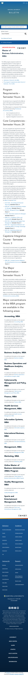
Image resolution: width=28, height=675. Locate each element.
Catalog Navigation (7, 42)
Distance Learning (18, 550)
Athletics (12, 649)
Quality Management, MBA (11, 492)
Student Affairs (4, 586)
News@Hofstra (13, 661)
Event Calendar (5, 575)
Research (18, 561)
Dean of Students (5, 572)
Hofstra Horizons (18, 569)
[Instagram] (15, 608)
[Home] (2, 3)
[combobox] (14, 27)
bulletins (8, 673)
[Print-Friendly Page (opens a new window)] (23, 48)
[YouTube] (18, 608)
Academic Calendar (18, 536)
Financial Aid (4, 550)
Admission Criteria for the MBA (11, 80)
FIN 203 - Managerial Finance (12, 210)
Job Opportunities (13, 657)
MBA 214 (7, 200)
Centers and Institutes (19, 565)
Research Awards (18, 581)
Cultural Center (5, 568)
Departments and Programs (20, 529)
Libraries (16, 572)
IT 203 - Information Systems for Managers (15, 214)
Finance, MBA (17, 402)
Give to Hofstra (13, 653)
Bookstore (4, 565)
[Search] (25, 33)
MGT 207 (13, 200)
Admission (5, 526)
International (4, 540)
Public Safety (4, 582)
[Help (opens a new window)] (25, 48)
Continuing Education (19, 543)
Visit (3, 554)
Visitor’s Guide (4, 589)
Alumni (13, 645)
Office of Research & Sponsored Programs (18, 577)
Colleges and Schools (19, 533)
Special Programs (18, 547)
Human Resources (5, 579)
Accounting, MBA (18, 322)
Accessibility (13, 637)
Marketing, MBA (18, 461)
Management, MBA (19, 452)
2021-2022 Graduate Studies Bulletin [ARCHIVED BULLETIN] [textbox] (14, 27)
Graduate (4, 536)
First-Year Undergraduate (6, 529)
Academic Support (18, 540)
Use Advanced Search (6, 38)
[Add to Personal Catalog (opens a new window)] (19, 48)
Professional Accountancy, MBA (11, 296)
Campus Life (6, 561)
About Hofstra (13, 641)
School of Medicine (5, 547)
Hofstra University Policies (14, 626)
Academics (18, 526)
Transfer (3, 533)
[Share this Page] (21, 48)
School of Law (4, 543)
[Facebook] (12, 608)
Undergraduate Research (19, 584)
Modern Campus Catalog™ (17, 674)
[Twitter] (10, 608)
